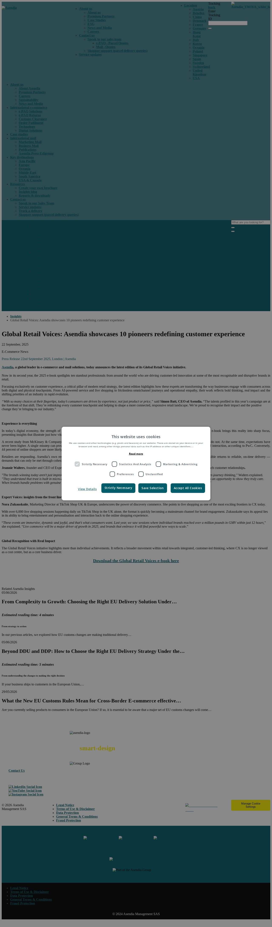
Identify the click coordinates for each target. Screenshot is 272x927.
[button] (83, 489)
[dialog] (136, 463)
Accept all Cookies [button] (188, 488)
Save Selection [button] (153, 488)
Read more (136, 454)
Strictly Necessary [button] (118, 488)
